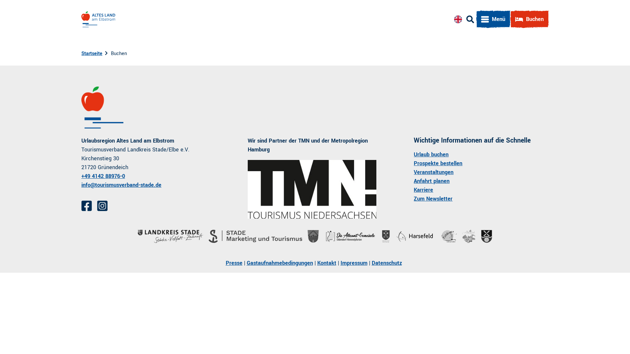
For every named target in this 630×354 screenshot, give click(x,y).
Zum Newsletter (433, 199)
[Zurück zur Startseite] (98, 19)
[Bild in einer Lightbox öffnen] (312, 189)
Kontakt (326, 263)
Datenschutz (387, 263)
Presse (234, 263)
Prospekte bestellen (438, 163)
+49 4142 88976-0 (103, 176)
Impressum (354, 263)
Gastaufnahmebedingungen (280, 263)
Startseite (91, 53)
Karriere (423, 190)
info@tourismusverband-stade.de (121, 185)
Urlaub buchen (431, 154)
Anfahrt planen (432, 181)
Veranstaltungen (433, 172)
